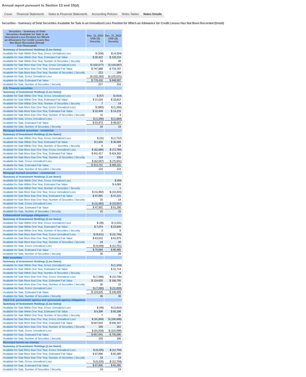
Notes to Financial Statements (68, 14)
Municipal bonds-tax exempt (21, 342)
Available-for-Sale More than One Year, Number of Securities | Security (44, 72)
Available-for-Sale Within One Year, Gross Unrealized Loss (37, 53)
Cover (8, 14)
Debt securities (12, 257)
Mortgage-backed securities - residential (28, 130)
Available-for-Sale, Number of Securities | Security (32, 84)
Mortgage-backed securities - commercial (29, 172)
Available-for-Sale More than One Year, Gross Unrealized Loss (39, 64)
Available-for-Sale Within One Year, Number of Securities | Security (41, 61)
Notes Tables (130, 14)
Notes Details (152, 14)
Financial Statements (30, 14)
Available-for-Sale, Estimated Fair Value (26, 80)
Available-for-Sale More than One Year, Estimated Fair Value (37, 68)
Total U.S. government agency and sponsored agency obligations (44, 299)
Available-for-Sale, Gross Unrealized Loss (27, 76)
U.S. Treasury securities (18, 88)
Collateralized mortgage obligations (25, 215)
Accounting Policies (104, 14)
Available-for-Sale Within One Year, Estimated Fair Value (35, 57)
